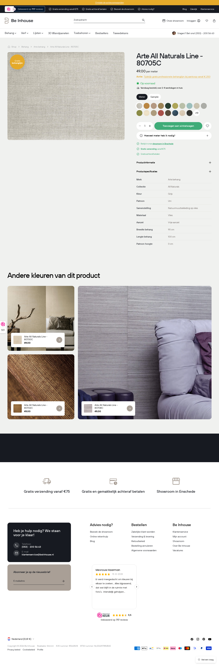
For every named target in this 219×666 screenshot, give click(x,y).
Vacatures (178, 550)
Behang (25, 46)
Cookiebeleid (29, 649)
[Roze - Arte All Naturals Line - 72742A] (154, 106)
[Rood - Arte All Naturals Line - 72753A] (161, 113)
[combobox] (109, 20)
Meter (142, 96)
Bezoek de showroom (101, 531)
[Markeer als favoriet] (208, 126)
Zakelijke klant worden (143, 531)
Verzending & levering (142, 536)
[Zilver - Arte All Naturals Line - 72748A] (197, 106)
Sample (154, 96)
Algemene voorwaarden (144, 550)
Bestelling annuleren (142, 545)
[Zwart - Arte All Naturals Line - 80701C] (189, 113)
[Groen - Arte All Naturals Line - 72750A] (139, 113)
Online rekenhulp (99, 536)
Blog (92, 541)
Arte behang (39, 46)
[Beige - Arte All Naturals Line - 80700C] (182, 113)
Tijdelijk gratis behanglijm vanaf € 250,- (109, 2)
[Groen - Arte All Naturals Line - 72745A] (175, 106)
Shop (13, 46)
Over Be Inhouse (181, 545)
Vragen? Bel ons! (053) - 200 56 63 (195, 33)
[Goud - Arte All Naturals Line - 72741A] (147, 106)
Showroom (178, 541)
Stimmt (50, 646)
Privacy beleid (13, 649)
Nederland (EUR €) (21, 638)
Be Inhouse (29, 646)
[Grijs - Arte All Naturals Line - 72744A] (168, 106)
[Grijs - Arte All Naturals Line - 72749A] (204, 106)
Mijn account (179, 536)
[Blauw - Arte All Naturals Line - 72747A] (189, 106)
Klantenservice (180, 531)
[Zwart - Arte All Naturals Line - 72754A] (168, 113)
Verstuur (63, 581)
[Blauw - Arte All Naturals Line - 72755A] (175, 113)
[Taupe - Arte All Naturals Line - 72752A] (154, 113)
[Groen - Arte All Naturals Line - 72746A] (182, 106)
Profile (40, 649)
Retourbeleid (138, 541)
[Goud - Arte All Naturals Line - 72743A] (161, 106)
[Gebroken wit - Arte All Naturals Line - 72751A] (147, 113)
